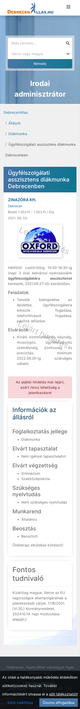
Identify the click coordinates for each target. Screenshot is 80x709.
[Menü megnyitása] (68, 7)
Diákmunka (17, 133)
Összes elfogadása (58, 702)
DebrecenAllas (16, 112)
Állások (14, 123)
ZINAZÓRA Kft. (22, 199)
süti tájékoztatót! (63, 694)
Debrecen (15, 206)
